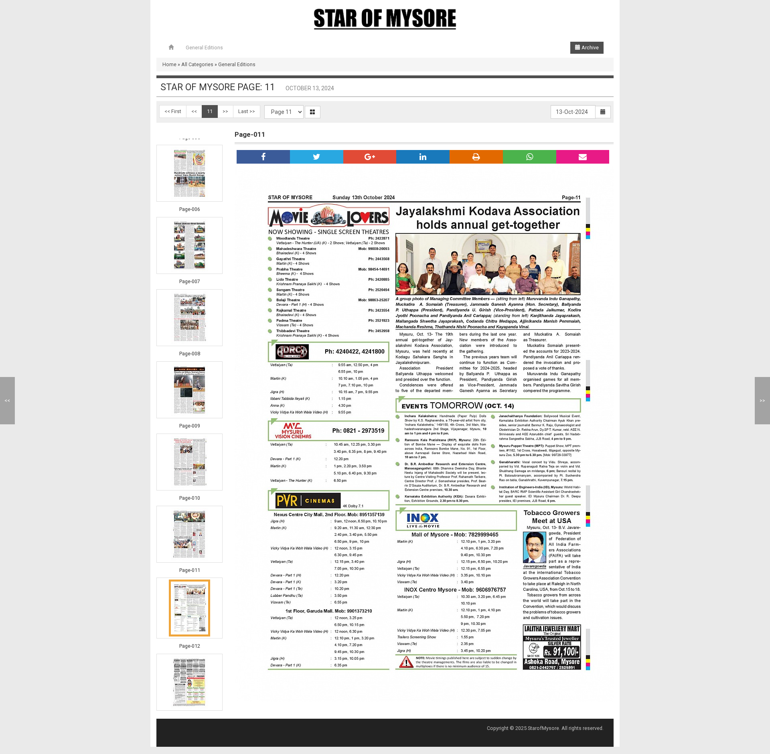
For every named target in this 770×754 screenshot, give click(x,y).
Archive (589, 48)
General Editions (204, 48)
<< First (172, 111)
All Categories (197, 64)
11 (210, 111)
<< (194, 111)
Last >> (246, 111)
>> (225, 111)
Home (169, 64)
